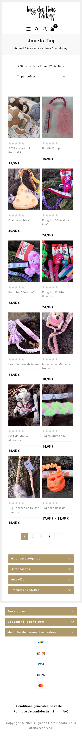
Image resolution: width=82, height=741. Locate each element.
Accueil (19, 48)
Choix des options (24, 107)
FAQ (66, 711)
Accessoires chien (39, 48)
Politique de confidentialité (33, 711)
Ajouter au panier (58, 179)
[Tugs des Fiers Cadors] (41, 13)
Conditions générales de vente (39, 706)
